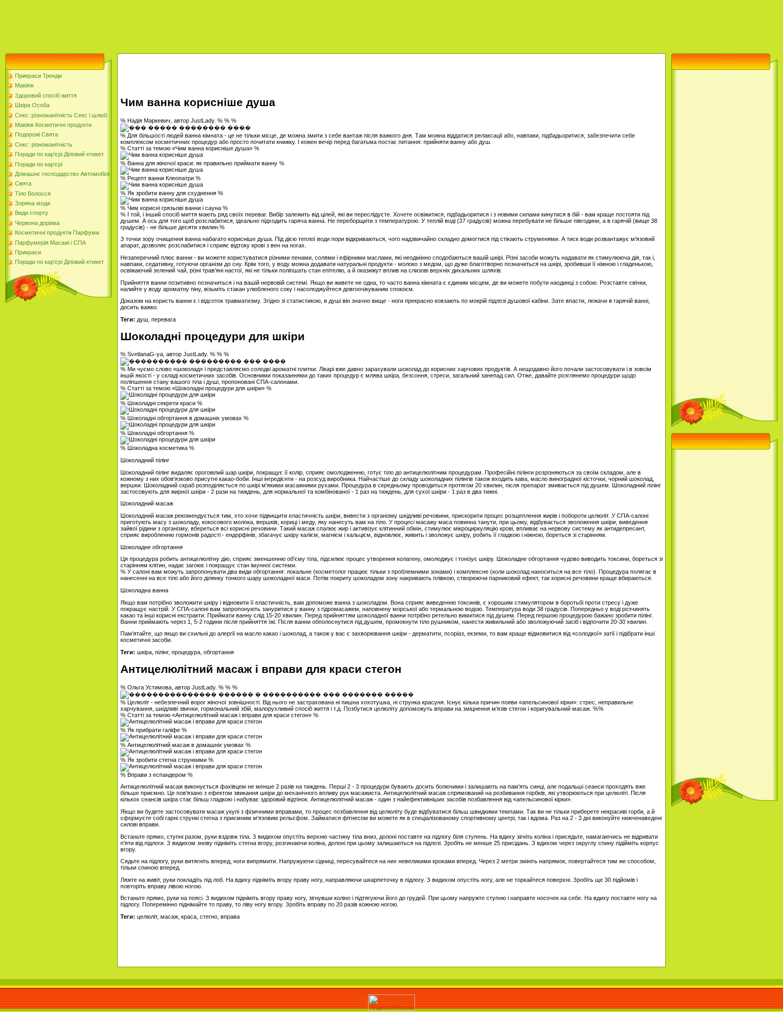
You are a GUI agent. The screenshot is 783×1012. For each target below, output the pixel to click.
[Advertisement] (194, 24)
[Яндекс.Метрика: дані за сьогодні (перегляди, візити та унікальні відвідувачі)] (391, 1002)
